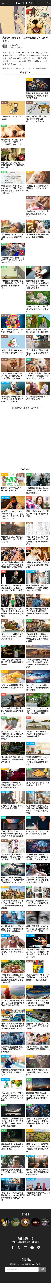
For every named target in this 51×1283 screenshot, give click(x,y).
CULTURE (4, 103)
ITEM (28, 360)
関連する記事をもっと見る (25, 408)
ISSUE (4, 126)
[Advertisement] (25, 440)
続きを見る (25, 72)
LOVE (3, 221)
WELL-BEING (5, 383)
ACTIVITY (29, 79)
